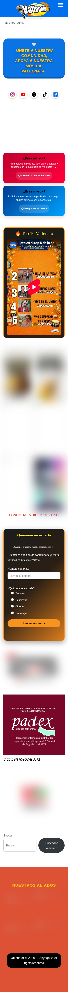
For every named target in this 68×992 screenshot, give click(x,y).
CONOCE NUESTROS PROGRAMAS (34, 515)
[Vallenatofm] (34, 17)
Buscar (7, 835)
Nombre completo (18, 568)
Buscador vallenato (51, 845)
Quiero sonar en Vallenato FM (34, 175)
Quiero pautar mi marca (34, 208)
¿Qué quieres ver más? (21, 588)
